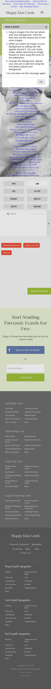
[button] (46, 27)
